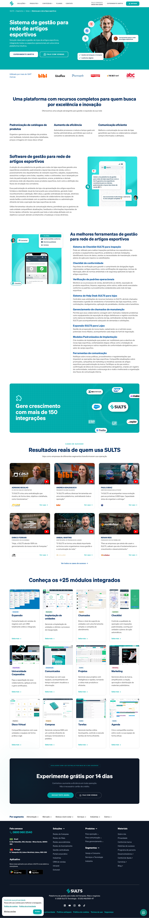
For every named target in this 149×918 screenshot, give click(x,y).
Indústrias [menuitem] (94, 817)
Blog (120, 866)
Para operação (91, 834)
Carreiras (122, 862)
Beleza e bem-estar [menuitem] (63, 817)
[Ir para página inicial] (12, 3)
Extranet (56, 870)
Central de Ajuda (125, 858)
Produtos (34, 3)
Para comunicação (92, 838)
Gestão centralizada (61, 850)
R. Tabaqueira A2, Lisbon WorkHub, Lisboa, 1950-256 (28, 852)
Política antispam (64, 912)
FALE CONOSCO (97, 2)
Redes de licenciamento (62, 846)
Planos (59, 3)
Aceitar (37, 912)
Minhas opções (10, 912)
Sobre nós (122, 834)
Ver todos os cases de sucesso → (74, 563)
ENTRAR (134, 3)
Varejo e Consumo (92, 853)
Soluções (21, 3)
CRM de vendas (59, 862)
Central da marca (125, 842)
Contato (69, 3)
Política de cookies (81, 912)
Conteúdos (46, 3)
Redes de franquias (61, 834)
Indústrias (57, 858)
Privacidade (122, 838)
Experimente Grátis (24, 54)
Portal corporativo (60, 854)
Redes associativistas (61, 842)
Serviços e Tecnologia (94, 857)
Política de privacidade (45, 912)
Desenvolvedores (125, 854)
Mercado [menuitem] (46, 817)
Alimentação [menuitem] (32, 817)
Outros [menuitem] (107, 817)
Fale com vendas (55, 54)
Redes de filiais (59, 838)
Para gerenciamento (93, 841)
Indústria (89, 861)
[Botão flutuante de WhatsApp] (143, 912)
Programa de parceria (127, 850)
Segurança (108, 912)
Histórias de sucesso (126, 846)
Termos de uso (97, 912)
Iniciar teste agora (60, 795)
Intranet (56, 866)
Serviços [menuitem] (80, 817)
